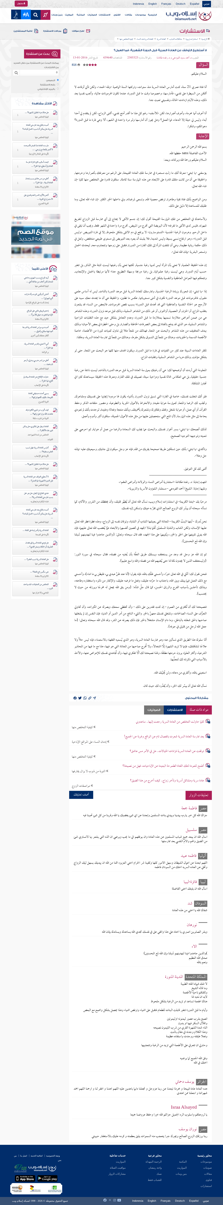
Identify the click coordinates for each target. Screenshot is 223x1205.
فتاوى (209, 1180)
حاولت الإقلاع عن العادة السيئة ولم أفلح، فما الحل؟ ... (38, 379)
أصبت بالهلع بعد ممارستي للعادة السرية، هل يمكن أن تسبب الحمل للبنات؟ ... (37, 129)
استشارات (206, 1186)
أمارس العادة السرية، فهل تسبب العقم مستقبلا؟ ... (39, 450)
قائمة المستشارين (23, 31)
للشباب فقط (155, 1180)
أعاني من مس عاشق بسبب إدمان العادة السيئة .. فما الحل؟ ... (39, 181)
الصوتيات (92, 15)
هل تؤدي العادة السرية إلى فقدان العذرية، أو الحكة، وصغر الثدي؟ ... (39, 545)
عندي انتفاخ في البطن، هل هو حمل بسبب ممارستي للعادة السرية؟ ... (38, 495)
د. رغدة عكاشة (163, 58)
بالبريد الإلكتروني (46, 89)
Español (194, 4)
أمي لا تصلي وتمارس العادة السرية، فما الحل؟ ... (38, 346)
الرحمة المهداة (154, 1161)
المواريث (69, 15)
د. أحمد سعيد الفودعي (182, 58)
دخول (20, 3)
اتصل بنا (23, 1156)
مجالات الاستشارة (52, 31)
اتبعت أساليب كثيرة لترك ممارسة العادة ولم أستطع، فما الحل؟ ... (39, 164)
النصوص (50, 80)
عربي (207, 4)
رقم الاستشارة (47, 84)
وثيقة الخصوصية (53, 1156)
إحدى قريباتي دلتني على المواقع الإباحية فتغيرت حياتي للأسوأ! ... (40, 313)
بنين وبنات (57, 15)
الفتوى (117, 15)
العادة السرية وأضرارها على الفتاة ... (36, 530)
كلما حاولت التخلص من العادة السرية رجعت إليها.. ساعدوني (170, 722)
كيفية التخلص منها (82, 727)
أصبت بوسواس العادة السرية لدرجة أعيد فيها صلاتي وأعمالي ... (37, 329)
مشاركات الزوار (117, 1173)
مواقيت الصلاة (118, 1167)
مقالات (128, 15)
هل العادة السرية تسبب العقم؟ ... (36, 559)
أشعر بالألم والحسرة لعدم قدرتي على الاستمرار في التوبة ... (38, 197)
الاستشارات (104, 15)
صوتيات (207, 1167)
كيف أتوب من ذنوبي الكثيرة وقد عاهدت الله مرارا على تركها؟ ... (39, 412)
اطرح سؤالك (78, 31)
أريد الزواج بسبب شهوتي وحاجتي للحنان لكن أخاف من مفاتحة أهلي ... (38, 280)
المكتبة (81, 15)
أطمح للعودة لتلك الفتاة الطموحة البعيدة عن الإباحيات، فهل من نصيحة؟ (163, 766)
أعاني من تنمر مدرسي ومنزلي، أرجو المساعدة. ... (38, 362)
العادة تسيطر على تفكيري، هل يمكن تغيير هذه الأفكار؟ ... (38, 428)
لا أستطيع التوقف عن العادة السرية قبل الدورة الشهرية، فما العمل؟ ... (38, 479)
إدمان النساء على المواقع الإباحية (89, 742)
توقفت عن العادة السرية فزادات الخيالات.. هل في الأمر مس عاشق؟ (167, 751)
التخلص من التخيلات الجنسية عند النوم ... (38, 586)
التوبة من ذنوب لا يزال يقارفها (89, 771)
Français (166, 4)
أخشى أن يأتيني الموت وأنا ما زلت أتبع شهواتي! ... (38, 296)
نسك (159, 1173)
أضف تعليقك (81, 794)
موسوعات (140, 15)
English (152, 4)
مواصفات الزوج (81, 786)
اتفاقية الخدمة (37, 1156)
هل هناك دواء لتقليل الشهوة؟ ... (37, 112)
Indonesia (138, 4)
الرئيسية (152, 15)
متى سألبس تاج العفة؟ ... (39, 572)
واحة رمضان (155, 1167)
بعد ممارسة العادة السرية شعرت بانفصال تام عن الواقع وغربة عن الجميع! (164, 736)
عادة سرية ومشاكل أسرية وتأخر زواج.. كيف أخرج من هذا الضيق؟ (167, 780)
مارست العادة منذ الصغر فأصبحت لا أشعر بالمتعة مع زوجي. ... (38, 147)
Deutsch (180, 4)
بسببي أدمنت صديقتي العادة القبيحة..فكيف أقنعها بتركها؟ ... (40, 395)
